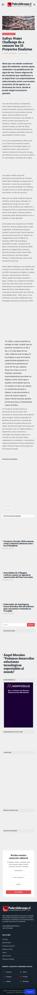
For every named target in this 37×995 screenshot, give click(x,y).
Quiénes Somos (6, 955)
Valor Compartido (8, 34)
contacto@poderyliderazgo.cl (11, 926)
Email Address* (18, 870)
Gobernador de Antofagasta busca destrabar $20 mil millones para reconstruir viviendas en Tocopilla (19, 607)
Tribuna (4, 952)
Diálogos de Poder (7, 949)
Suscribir (30, 992)
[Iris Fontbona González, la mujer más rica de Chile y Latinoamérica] (27, 797)
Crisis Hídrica (7, 509)
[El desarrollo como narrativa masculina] (10, 797)
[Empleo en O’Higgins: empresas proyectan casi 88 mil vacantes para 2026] (27, 780)
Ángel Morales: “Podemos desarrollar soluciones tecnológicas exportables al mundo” (19, 663)
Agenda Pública (6, 942)
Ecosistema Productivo (8, 946)
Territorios (5, 939)
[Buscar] (34, 5)
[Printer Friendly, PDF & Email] (7, 504)
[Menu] (3, 5)
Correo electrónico (18, 877)
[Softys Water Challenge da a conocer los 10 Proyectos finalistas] (18, 23)
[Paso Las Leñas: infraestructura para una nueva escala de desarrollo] (10, 780)
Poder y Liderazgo (10, 53)
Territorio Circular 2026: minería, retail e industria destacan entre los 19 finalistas (19, 543)
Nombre (18, 884)
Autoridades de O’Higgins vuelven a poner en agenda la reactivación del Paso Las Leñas (18, 574)
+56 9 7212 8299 (7, 928)
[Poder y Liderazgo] (19, 4)
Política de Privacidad (8, 959)
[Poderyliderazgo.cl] (16, 914)
